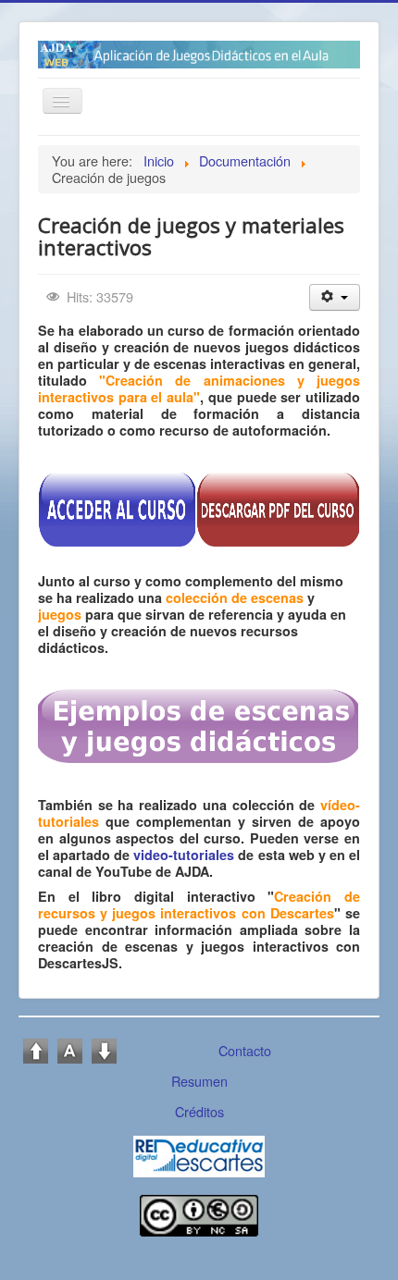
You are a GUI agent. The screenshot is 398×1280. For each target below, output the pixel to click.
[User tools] (334, 297)
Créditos (199, 1111)
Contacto (244, 1050)
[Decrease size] (104, 1048)
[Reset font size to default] (69, 1048)
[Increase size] (35, 1048)
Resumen (199, 1080)
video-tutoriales (183, 854)
